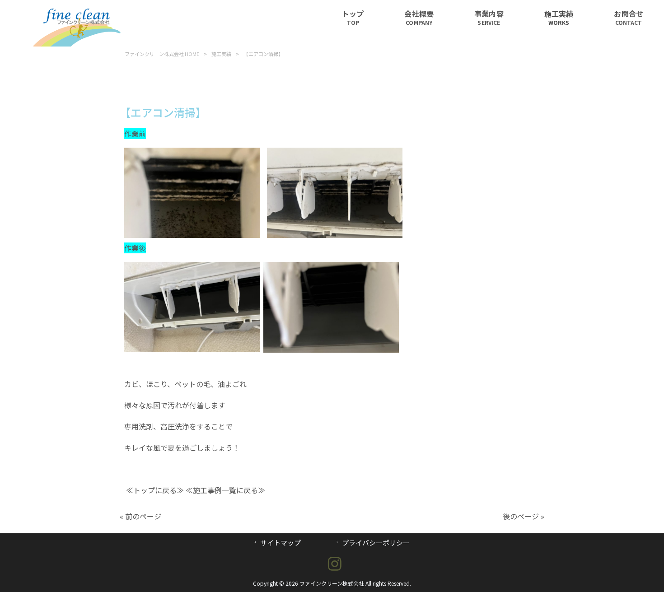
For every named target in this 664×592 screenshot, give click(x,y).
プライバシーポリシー (376, 542)
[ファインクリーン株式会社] (78, 43)
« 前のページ (140, 516)
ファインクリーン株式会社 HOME (162, 53)
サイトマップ (280, 542)
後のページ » (523, 516)
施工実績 (221, 53)
